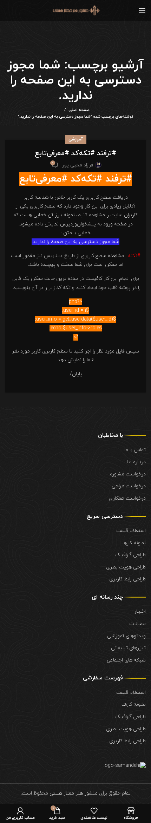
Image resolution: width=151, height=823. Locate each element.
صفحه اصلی (79, 110)
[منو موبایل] (142, 11)
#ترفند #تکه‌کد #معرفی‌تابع (75, 153)
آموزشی (75, 139)
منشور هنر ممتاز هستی (74, 793)
